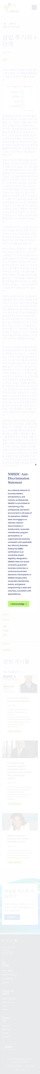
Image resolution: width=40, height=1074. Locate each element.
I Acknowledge (17, 604)
